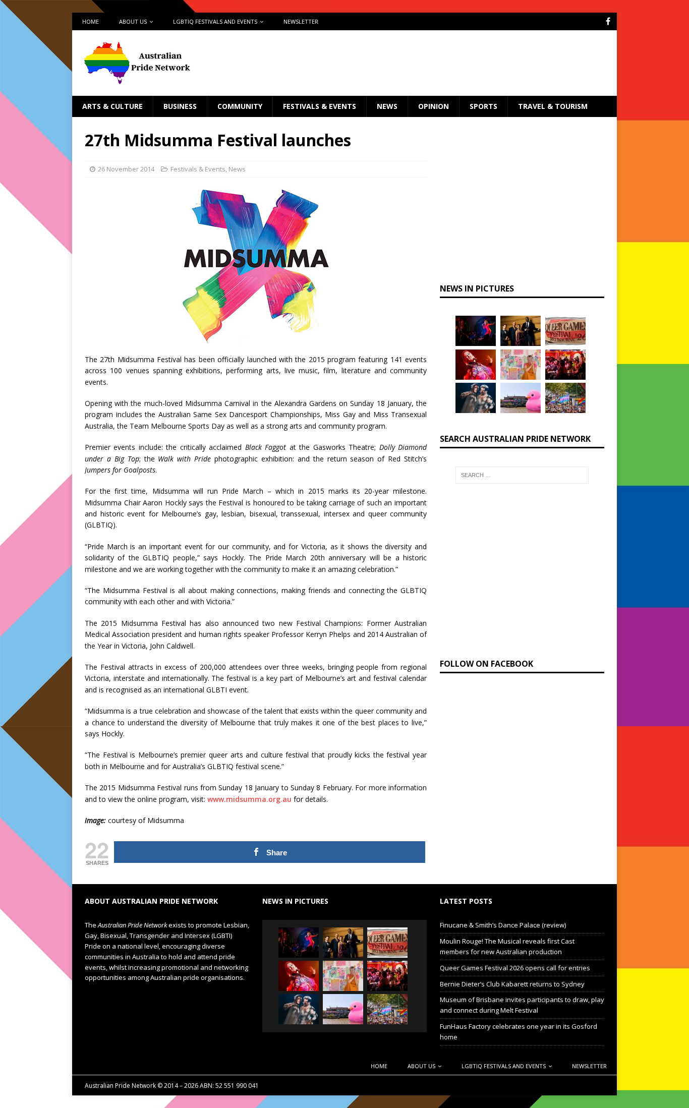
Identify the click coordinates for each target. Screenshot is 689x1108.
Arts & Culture (112, 106)
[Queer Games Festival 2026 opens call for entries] (565, 331)
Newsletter (300, 21)
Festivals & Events (319, 106)
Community (239, 106)
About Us (133, 21)
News (387, 106)
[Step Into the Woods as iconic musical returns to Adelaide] (475, 398)
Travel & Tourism (553, 106)
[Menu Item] (608, 21)
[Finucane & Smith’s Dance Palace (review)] (475, 331)
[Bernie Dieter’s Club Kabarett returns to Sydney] (475, 364)
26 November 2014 (126, 168)
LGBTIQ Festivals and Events (215, 21)
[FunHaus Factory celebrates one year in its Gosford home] (565, 364)
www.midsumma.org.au (249, 799)
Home (90, 21)
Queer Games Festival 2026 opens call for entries (515, 967)
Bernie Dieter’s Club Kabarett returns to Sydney (512, 983)
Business (180, 106)
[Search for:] (522, 475)
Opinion (433, 106)
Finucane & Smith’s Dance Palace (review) (503, 924)
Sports (483, 106)
